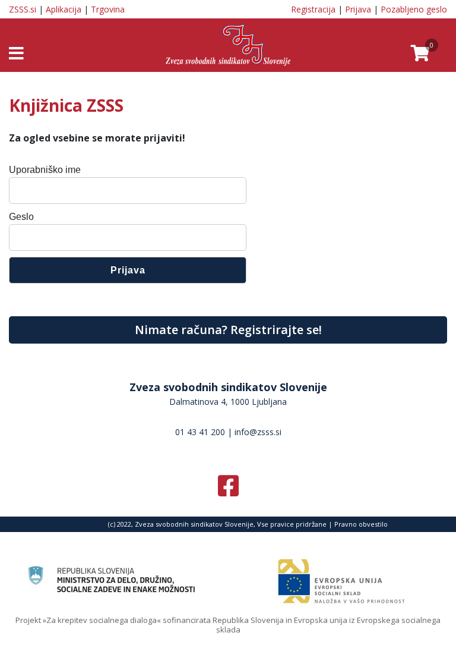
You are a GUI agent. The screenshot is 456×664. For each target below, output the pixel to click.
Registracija (313, 9)
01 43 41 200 (200, 432)
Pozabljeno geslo (414, 9)
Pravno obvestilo (361, 524)
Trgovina (108, 9)
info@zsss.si (258, 432)
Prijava (358, 9)
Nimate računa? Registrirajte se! (228, 330)
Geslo (21, 217)
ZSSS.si (22, 9)
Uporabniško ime (45, 170)
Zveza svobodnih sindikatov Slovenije (228, 387)
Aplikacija (63, 9)
